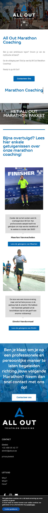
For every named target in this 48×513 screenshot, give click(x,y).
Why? (4, 478)
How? (4, 484)
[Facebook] (21, 25)
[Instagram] (27, 25)
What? (4, 481)
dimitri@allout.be (9, 451)
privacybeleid (8, 456)
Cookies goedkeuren (11, 509)
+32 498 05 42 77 (10, 448)
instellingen (30, 505)
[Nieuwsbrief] (16, 495)
